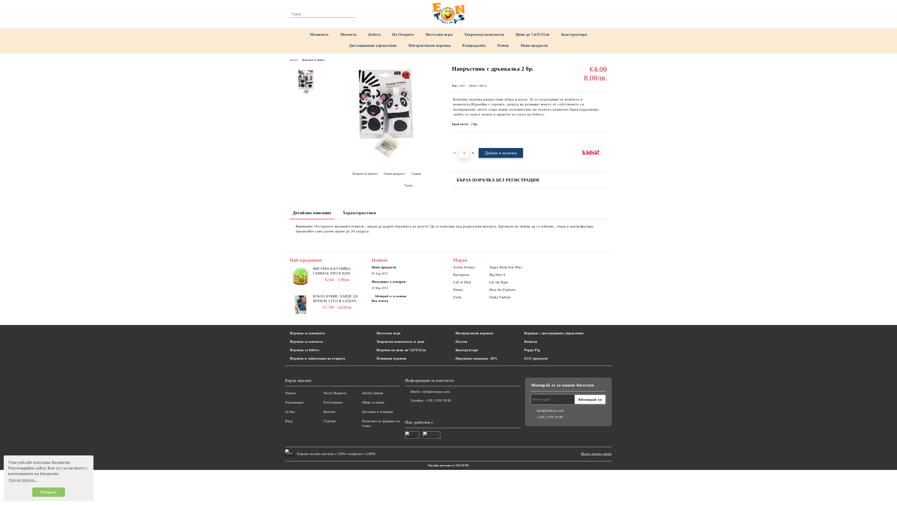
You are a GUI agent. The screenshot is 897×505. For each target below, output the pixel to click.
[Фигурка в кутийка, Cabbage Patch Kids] (300, 277)
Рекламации (294, 402)
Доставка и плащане (377, 412)
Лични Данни (372, 393)
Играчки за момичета (307, 333)
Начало (294, 60)
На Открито (403, 34)
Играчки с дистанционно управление (554, 333)
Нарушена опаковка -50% (476, 358)
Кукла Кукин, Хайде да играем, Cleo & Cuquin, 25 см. (337, 299)
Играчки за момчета (306, 341)
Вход (288, 421)
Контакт (330, 412)
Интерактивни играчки (430, 45)
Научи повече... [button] (23, 480)
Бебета (374, 34)
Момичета (319, 34)
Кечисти (530, 341)
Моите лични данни (596, 454)
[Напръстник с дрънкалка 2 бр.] (385, 162)
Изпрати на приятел (365, 173)
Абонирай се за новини (390, 296)
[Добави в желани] (461, 139)
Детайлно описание (312, 212)
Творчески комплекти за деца (400, 341)
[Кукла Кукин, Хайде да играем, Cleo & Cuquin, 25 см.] (300, 304)
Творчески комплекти (484, 34)
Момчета (348, 34)
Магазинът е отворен (389, 282)
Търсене (330, 421)
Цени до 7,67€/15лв (533, 34)
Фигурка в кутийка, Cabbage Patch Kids (332, 271)
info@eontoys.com (436, 391)
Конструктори (574, 34)
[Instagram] (419, 410)
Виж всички (380, 301)
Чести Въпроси (335, 393)
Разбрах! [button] (48, 492)
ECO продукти (536, 358)
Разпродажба (474, 45)
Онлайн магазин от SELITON (448, 465)
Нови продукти (534, 45)
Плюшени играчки (391, 358)
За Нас (290, 412)
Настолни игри (439, 34)
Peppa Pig (532, 350)
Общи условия (373, 402)
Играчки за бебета (313, 60)
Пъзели (461, 341)
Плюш (503, 45)
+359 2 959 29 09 (438, 400)
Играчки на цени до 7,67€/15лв (401, 350)
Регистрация (333, 402)
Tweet (408, 185)
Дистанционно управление (373, 45)
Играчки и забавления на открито (317, 358)
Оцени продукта (394, 173)
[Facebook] (409, 410)
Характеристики (359, 212)
